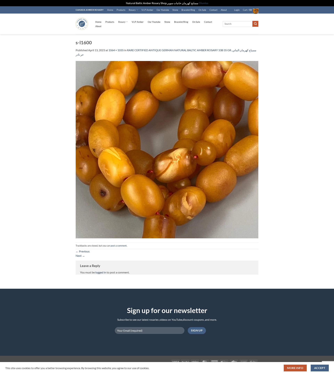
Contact (213, 10)
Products (121, 10)
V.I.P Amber (147, 10)
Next (80, 255)
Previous (83, 251)
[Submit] (255, 24)
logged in (100, 272)
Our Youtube (163, 10)
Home (110, 10)
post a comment (119, 245)
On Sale (202, 10)
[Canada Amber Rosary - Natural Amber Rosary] (82, 23)
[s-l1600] (167, 149)
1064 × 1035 (116, 50)
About (224, 10)
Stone (175, 10)
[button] (237, 10)
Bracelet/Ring (188, 10)
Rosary (132, 10)
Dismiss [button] (203, 3)
